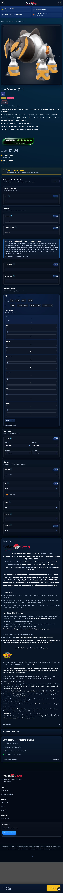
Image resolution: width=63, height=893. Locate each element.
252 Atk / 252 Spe (22, 305)
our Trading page (15, 694)
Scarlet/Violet (9, 21)
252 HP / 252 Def (47, 305)
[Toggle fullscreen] (6, 852)
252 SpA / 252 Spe (35, 305)
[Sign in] (58, 3)
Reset (55, 181)
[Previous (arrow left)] (1, 859)
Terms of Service (5, 818)
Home (2, 21)
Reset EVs (9, 420)
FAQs (2, 806)
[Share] (11, 852)
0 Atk (17, 300)
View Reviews (56, 759)
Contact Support (9, 833)
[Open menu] (2, 2)
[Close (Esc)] (16, 852)
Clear (30, 300)
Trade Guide (4, 802)
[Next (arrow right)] (6, 859)
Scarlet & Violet (5, 790)
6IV (12, 300)
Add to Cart (53, 888)
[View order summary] (2, 888)
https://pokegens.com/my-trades (39, 629)
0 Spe (23, 300)
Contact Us (4, 810)
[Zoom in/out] (1, 852)
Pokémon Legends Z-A (7, 794)
